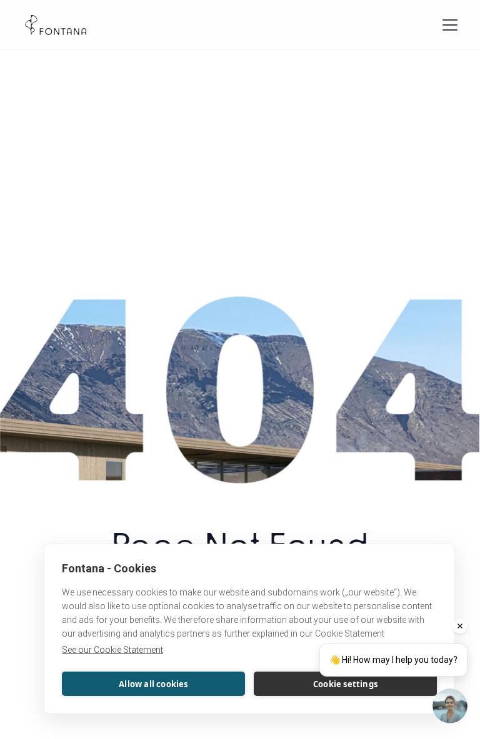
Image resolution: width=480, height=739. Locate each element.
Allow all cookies (153, 684)
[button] (447, 25)
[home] (55, 25)
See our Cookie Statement (112, 650)
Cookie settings (345, 684)
